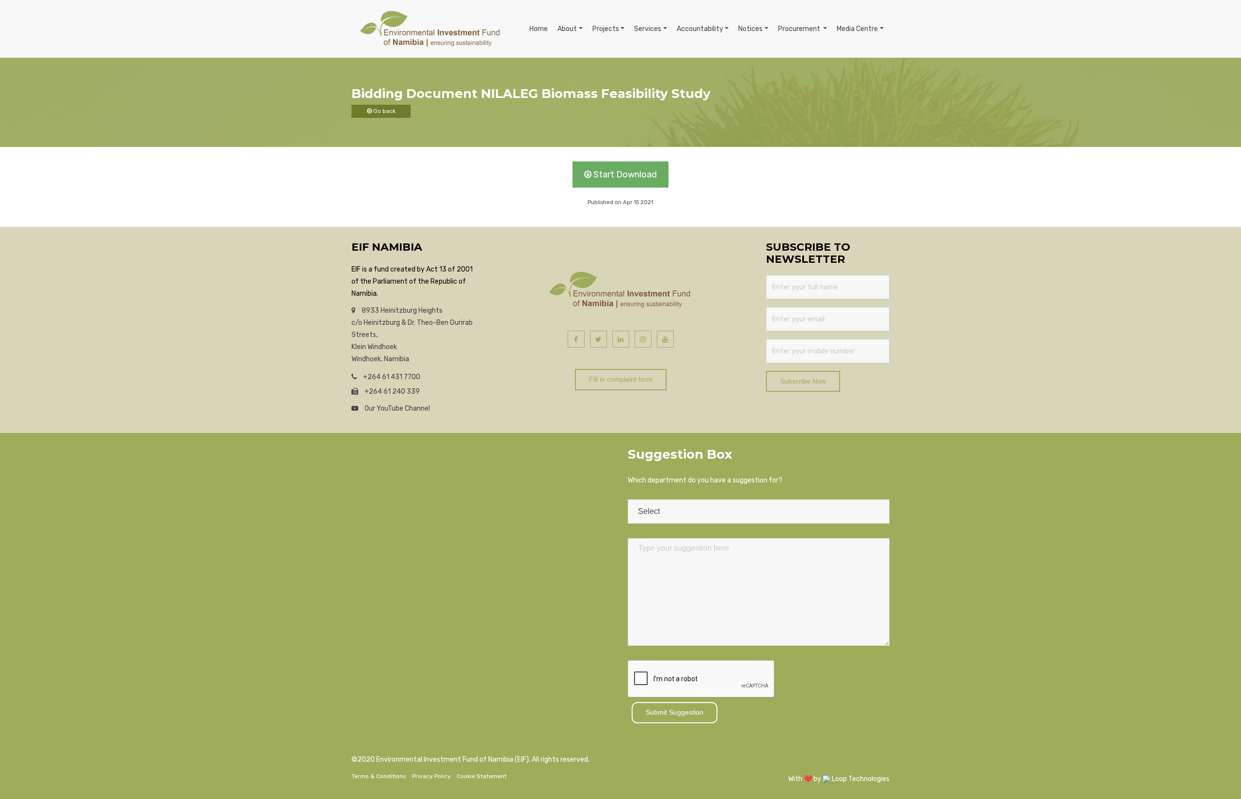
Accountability (700, 29)
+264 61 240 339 (391, 391)
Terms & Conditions (378, 776)
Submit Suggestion (674, 712)
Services (647, 29)
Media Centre (857, 29)
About (567, 29)
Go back (384, 111)
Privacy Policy (431, 776)
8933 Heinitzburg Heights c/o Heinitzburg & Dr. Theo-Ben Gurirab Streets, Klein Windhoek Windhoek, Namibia (412, 335)
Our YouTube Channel (396, 408)
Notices (750, 29)
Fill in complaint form (620, 379)
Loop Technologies (860, 779)
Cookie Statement (482, 776)
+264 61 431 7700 (391, 377)
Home (538, 29)
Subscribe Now (803, 381)
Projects (605, 29)
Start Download (624, 174)
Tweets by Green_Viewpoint (396, 456)
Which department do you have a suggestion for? (705, 480)
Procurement (800, 29)
